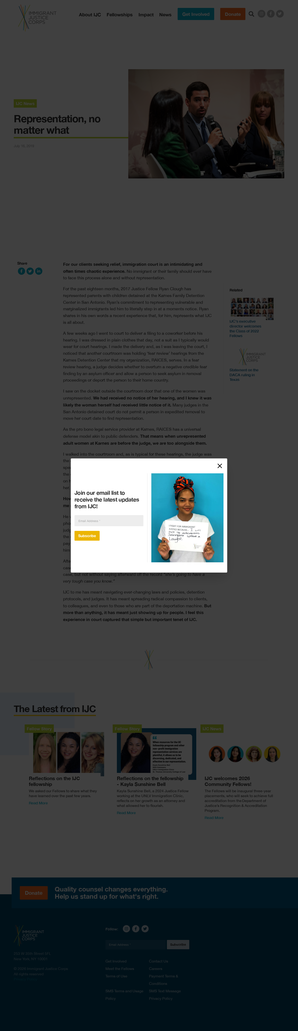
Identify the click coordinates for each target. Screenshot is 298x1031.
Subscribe (87, 535)
